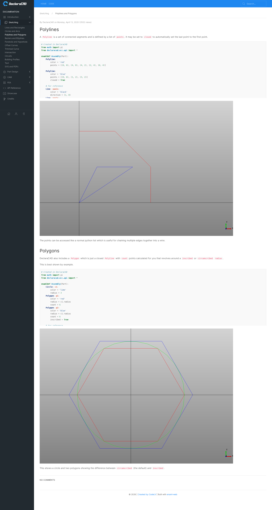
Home (43, 4)
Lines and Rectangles (15, 27)
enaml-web (172, 494)
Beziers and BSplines (14, 38)
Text (7, 63)
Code (51, 4)
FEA (9, 82)
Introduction (13, 17)
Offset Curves (11, 45)
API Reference (14, 88)
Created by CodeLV (147, 494)
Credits (10, 98)
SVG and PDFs (11, 66)
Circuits (8, 56)
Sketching (13, 22)
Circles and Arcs (12, 31)
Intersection (10, 52)
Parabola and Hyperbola (16, 42)
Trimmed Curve (12, 49)
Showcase (12, 93)
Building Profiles (12, 59)
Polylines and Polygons (15, 34)
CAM (9, 77)
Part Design (12, 71)
